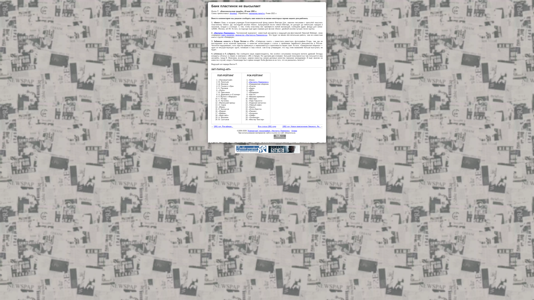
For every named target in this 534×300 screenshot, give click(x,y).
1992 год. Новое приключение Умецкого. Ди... (301, 126)
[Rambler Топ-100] (267, 137)
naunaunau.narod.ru (257, 13)
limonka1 (233, 13)
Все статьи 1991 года (267, 126)
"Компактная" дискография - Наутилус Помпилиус (268, 131)
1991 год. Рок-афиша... (223, 126)
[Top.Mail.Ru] (280, 137)
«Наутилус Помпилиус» (224, 33)
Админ (294, 131)
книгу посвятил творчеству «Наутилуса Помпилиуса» (244, 35)
